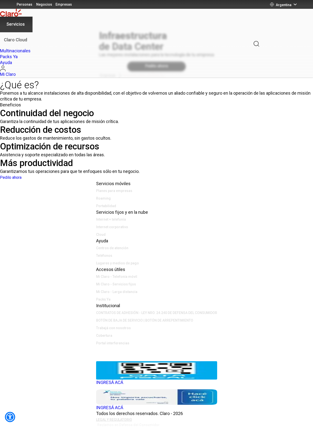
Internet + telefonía (111, 219)
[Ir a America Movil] (156, 357)
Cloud (101, 234)
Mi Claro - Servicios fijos (116, 284)
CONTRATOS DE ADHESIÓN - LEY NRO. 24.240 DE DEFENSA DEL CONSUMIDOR (156, 313)
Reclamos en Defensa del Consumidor (128, 425)
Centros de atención (112, 248)
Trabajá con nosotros (113, 328)
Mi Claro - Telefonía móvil (116, 277)
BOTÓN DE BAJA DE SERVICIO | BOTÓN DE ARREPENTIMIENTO (144, 320)
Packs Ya (103, 299)
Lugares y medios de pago (117, 263)
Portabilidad (106, 206)
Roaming (103, 198)
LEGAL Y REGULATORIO (114, 420)
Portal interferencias (112, 343)
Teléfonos (104, 256)
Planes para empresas (114, 191)
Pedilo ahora (11, 177)
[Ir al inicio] (16, 13)
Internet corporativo (112, 227)
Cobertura (104, 335)
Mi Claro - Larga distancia (116, 292)
